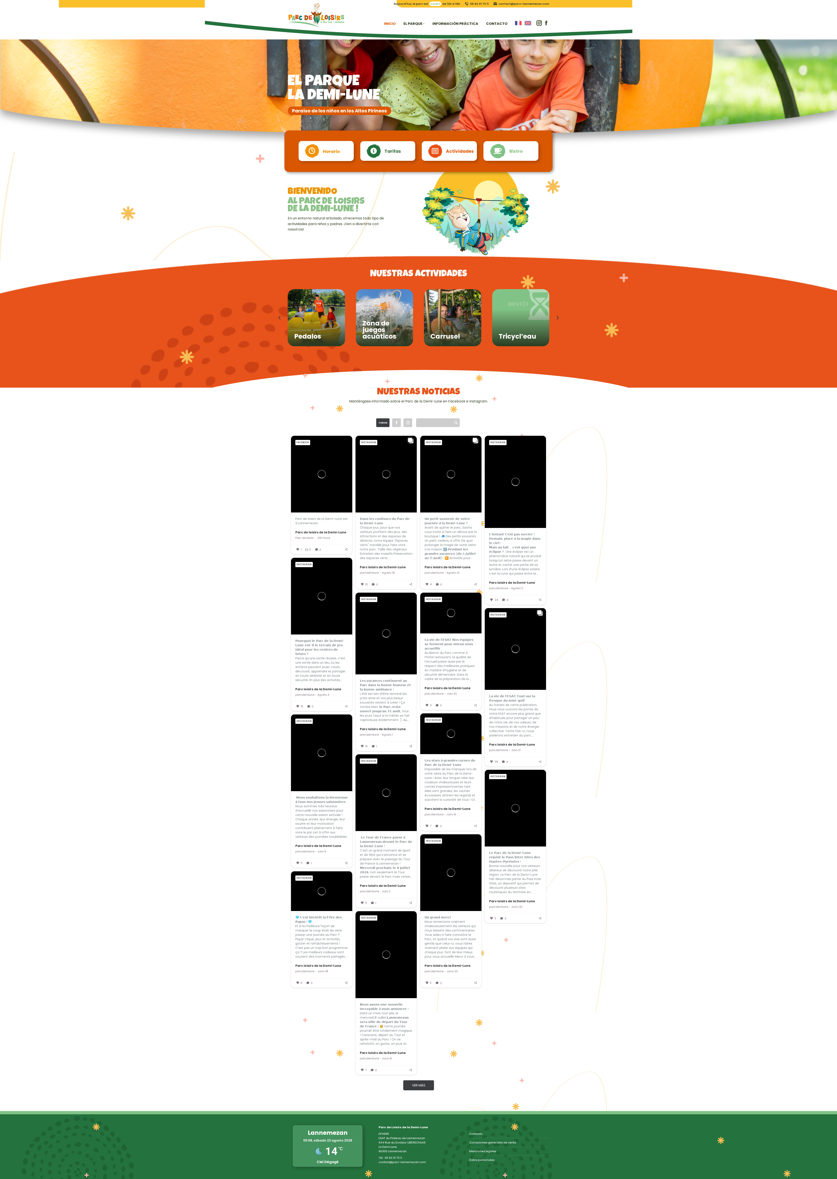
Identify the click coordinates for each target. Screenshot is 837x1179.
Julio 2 (386, 891)
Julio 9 (321, 851)
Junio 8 (387, 1058)
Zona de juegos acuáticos (379, 330)
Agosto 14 (453, 573)
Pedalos (307, 336)
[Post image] (316, 317)
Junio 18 (322, 971)
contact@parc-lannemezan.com (523, 4)
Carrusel (445, 336)
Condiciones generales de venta (492, 1142)
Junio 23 (452, 971)
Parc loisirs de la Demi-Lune (383, 567)
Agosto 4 (323, 695)
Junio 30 (516, 907)
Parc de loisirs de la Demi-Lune (320, 532)
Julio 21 (516, 750)
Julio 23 (452, 694)
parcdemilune (369, 573)
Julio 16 (451, 814)
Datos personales (482, 1160)
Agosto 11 (517, 588)
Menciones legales (482, 1151)
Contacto (476, 1134)
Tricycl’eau (517, 336)
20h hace (323, 538)
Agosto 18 (388, 573)
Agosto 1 (387, 734)
